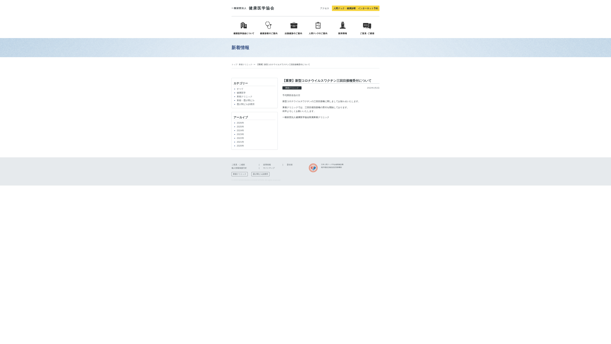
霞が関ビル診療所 (246, 104)
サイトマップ (269, 168)
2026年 (240, 123)
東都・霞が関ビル (246, 100)
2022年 (240, 138)
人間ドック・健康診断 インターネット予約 (356, 8)
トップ (234, 64)
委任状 (290, 165)
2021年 (240, 142)
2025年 (240, 126)
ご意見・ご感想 (238, 165)
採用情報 (267, 165)
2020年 (240, 145)
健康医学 (241, 92)
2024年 (240, 130)
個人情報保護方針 (239, 168)
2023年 (240, 134)
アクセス (324, 8)
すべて (240, 89)
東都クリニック (245, 64)
